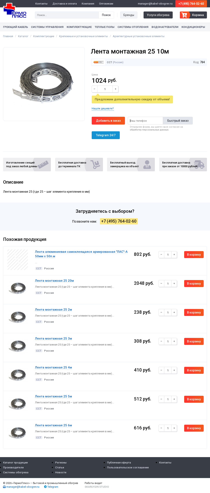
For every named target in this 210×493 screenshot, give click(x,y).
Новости (60, 472)
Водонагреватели (165, 27)
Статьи (59, 467)
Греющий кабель (15, 27)
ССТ (109, 62)
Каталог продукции (15, 462)
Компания (88, 3)
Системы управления (47, 27)
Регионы (61, 462)
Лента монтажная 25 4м (53, 367)
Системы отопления (133, 27)
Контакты (41, 3)
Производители (13, 467)
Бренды (128, 15)
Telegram (52, 486)
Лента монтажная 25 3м (53, 338)
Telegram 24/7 (105, 135)
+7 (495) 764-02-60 (191, 3)
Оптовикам (106, 3)
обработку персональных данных (149, 129)
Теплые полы (104, 27)
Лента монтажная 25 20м (54, 281)
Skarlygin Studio (97, 486)
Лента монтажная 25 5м (53, 396)
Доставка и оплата (64, 3)
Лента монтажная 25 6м (53, 425)
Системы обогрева (15, 472)
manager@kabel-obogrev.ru (22, 486)
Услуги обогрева (158, 15)
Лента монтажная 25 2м (53, 309)
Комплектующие (79, 27)
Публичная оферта (119, 462)
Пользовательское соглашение (128, 467)
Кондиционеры (193, 27)
